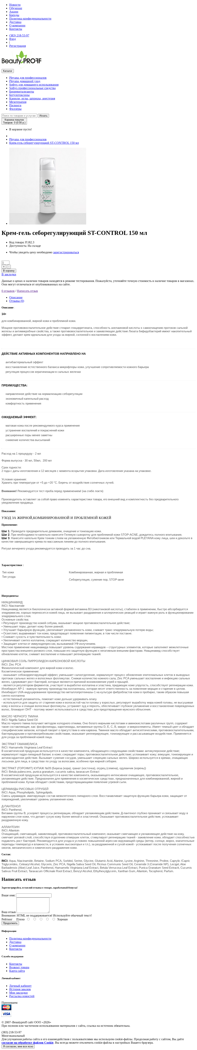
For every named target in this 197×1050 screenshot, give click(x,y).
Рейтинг (7, 919)
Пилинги (15, 105)
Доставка (15, 22)
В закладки (9, 274)
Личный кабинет (20, 985)
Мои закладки (18, 992)
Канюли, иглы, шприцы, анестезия (32, 98)
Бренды (14, 15)
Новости (15, 4)
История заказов (20, 989)
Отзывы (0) (16, 300)
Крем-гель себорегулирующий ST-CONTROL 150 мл (44, 142)
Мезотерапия (17, 102)
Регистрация (17, 45)
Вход (12, 39)
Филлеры (15, 108)
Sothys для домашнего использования (33, 84)
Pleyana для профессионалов (28, 77)
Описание (16, 297)
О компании (17, 25)
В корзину (9, 270)
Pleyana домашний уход (24, 81)
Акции (13, 11)
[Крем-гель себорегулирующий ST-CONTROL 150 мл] (47, 223)
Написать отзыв (27, 291)
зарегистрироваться (66, 252)
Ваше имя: (8, 895)
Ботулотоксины (19, 95)
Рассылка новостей (21, 996)
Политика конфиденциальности (30, 18)
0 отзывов (8, 291)
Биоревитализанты (21, 91)
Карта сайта (17, 970)
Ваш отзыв (9, 912)
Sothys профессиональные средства (32, 88)
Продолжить (10, 923)
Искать (43, 115)
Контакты (15, 29)
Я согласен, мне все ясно (18, 1046)
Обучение (15, 8)
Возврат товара (19, 967)
